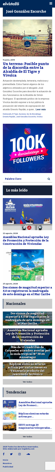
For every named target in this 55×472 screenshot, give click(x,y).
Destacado (7, 114)
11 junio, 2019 (9, 60)
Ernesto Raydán (9, 117)
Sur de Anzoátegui (34, 114)
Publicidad (8, 467)
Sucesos (22, 114)
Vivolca (39, 117)
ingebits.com (28, 449)
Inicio (5, 460)
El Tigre (15, 114)
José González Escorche (26, 117)
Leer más (40, 109)
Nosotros (7, 463)
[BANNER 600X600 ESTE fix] (27, 148)
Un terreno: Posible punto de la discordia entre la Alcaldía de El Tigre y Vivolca (26, 69)
